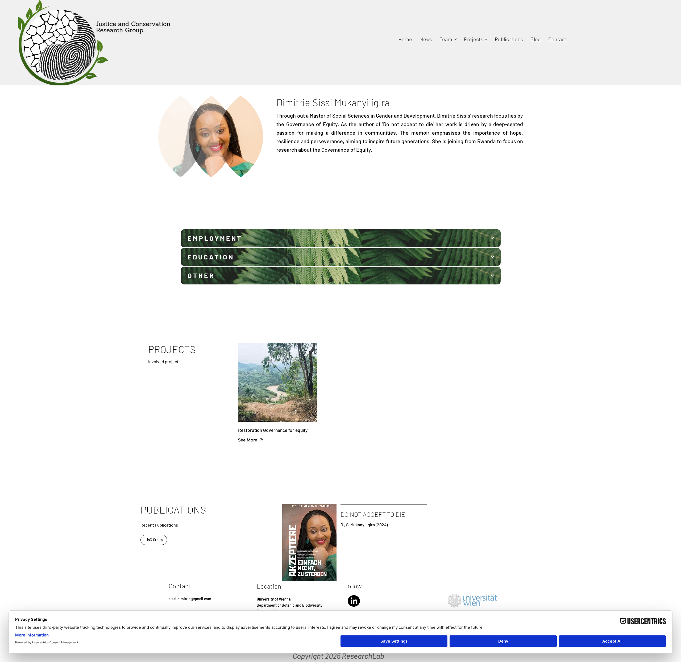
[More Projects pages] (486, 39)
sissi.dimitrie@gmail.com (190, 599)
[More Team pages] (455, 39)
